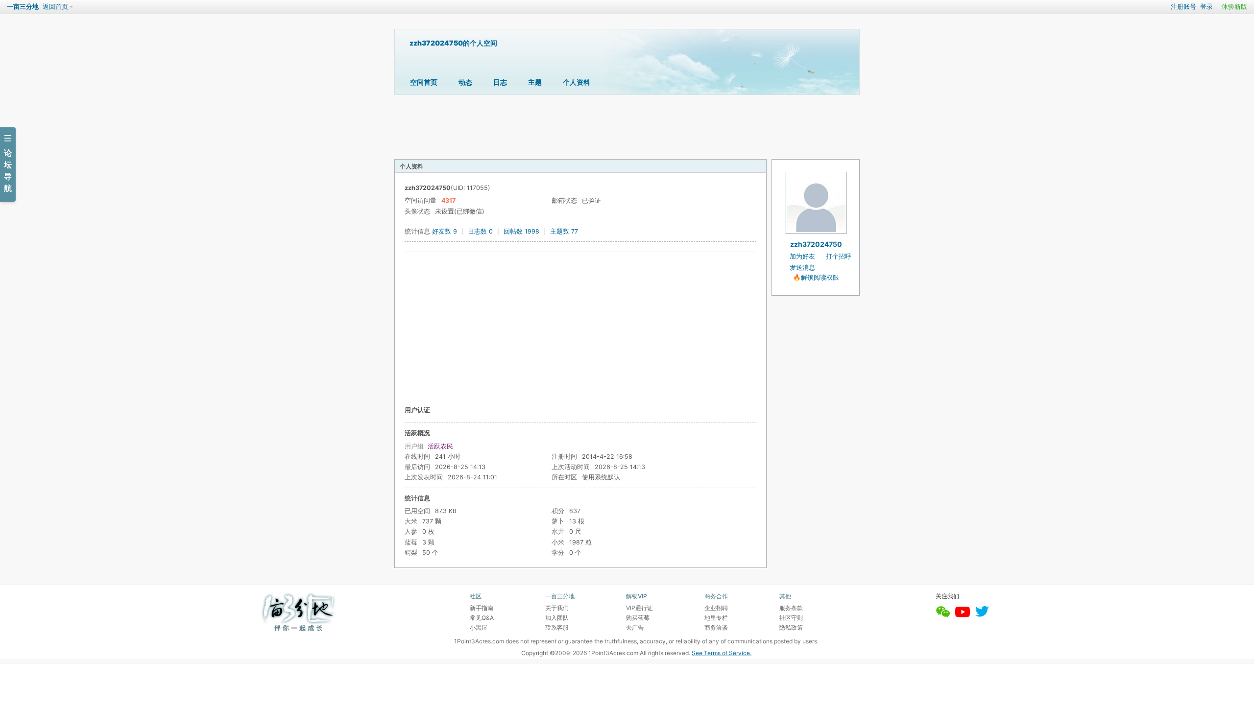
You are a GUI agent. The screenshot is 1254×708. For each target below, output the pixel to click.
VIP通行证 (639, 608)
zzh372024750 (816, 244)
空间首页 (423, 82)
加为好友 (802, 256)
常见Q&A (482, 617)
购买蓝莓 (638, 617)
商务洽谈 (716, 627)
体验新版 (1234, 6)
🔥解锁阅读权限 (816, 277)
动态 (465, 82)
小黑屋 (478, 627)
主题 (535, 82)
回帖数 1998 (521, 231)
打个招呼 (838, 256)
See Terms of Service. (721, 653)
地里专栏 (716, 617)
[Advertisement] (580, 328)
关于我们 (557, 608)
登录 (1206, 6)
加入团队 (557, 617)
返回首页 (55, 6)
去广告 (635, 627)
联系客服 (557, 627)
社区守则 (791, 617)
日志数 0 (480, 231)
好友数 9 (444, 231)
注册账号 (1183, 6)
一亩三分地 (23, 6)
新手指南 (481, 608)
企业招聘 (716, 608)
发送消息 (802, 267)
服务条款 (791, 608)
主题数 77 (564, 231)
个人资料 (576, 82)
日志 (500, 82)
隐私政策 (791, 627)
